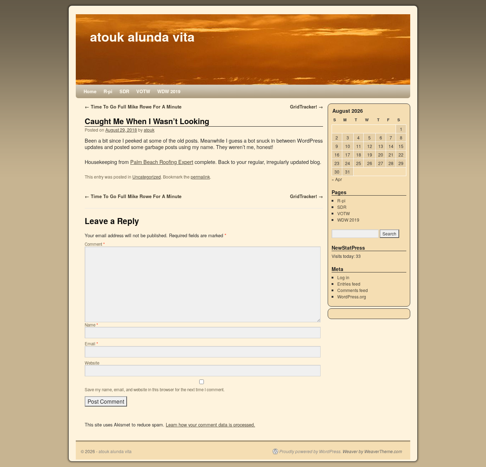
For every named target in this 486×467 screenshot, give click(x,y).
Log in (343, 277)
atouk (149, 130)
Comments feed (352, 290)
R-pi (108, 91)
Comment (95, 244)
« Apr (337, 179)
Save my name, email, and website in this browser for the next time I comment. (154, 389)
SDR (124, 91)
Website (92, 363)
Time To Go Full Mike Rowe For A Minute (133, 106)
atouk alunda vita (142, 36)
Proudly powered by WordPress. (310, 451)
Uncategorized (146, 177)
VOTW (143, 91)
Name (91, 325)
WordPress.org (351, 296)
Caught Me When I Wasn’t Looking (147, 121)
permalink (200, 177)
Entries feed (348, 284)
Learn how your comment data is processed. (210, 424)
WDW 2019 (168, 91)
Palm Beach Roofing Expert (161, 161)
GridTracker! (306, 106)
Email (91, 343)
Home (90, 91)
